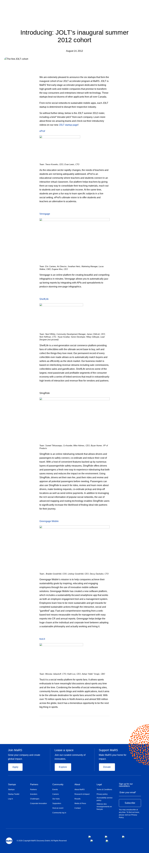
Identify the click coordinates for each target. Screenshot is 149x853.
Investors (33, 794)
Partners (34, 784)
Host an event (57, 808)
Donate (107, 767)
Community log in (59, 813)
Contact (77, 808)
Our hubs (56, 799)
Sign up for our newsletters (126, 785)
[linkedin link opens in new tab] (127, 837)
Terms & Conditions (104, 790)
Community (57, 784)
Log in (10, 799)
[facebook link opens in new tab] (94, 837)
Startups (12, 784)
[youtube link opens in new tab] (96, 841)
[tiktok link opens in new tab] (107, 841)
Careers (55, 794)
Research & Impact (81, 794)
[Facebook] (97, 720)
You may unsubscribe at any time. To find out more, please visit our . (129, 814)
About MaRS (79, 790)
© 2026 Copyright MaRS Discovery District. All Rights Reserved (42, 841)
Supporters (56, 803)
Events (55, 790)
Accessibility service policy (104, 799)
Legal (99, 784)
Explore (63, 767)
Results (77, 799)
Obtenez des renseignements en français (104, 806)
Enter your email (128, 792)
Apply (15, 767)
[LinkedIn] (109, 720)
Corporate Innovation (38, 803)
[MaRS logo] (9, 840)
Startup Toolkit (13, 794)
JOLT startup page (68, 125)
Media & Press (80, 803)
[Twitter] (103, 720)
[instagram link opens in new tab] (111, 837)
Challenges (34, 799)
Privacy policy (102, 794)
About (77, 784)
